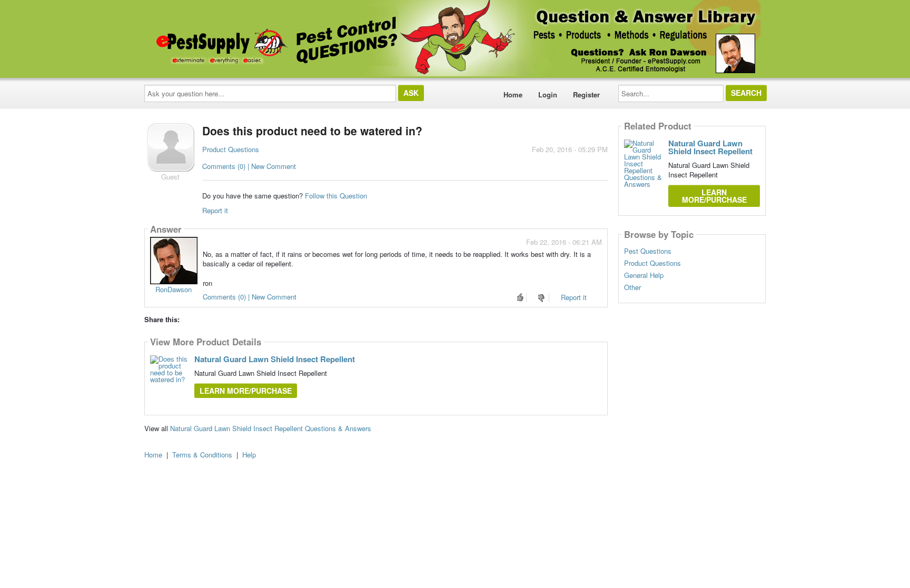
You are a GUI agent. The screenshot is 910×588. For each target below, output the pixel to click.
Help (249, 455)
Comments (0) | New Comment (249, 166)
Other (632, 287)
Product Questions (230, 149)
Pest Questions (647, 251)
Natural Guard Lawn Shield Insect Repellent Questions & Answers (270, 428)
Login (547, 94)
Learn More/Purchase (246, 390)
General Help (644, 275)
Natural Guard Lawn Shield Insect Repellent (274, 359)
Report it (215, 210)
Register (586, 94)
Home (512, 94)
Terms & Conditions (202, 455)
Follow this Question (336, 196)
